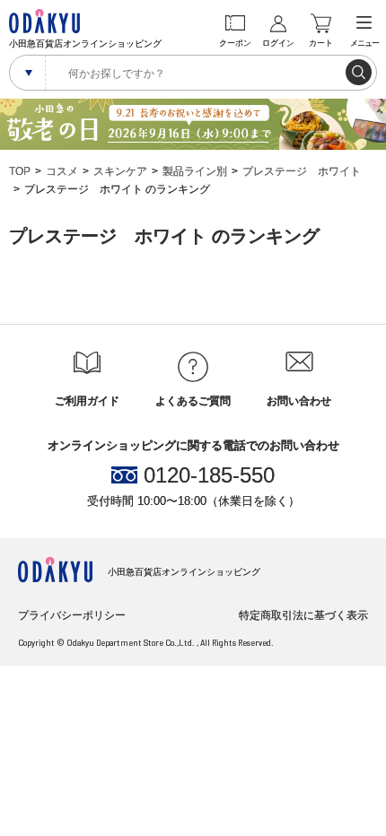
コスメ (62, 171)
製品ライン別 (194, 171)
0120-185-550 (209, 475)
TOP (20, 171)
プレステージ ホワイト (301, 171)
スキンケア (120, 171)
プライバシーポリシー (72, 615)
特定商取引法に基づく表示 (303, 615)
